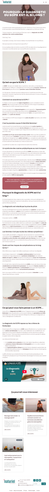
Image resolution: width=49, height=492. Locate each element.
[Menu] (46, 2)
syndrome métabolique (28, 256)
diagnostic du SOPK (15, 311)
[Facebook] (37, 480)
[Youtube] (40, 480)
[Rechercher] (43, 2)
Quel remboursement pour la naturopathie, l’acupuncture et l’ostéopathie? (13, 457)
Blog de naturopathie (18, 490)
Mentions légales (31, 490)
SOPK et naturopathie (18, 175)
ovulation (16, 136)
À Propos (25, 490)
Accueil (10, 490)
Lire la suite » (7, 429)
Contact (38, 490)
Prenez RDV (24, 186)
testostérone (32, 111)
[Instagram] (34, 480)
